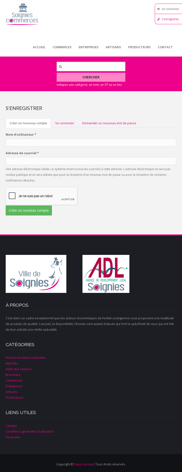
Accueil (39, 47)
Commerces (62, 47)
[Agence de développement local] (120, 274)
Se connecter (170, 9)
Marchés (12, 363)
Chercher (91, 77)
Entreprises (89, 47)
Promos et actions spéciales (26, 357)
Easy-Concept (84, 464)
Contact (165, 47)
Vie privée (13, 437)
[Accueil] (91, 14)
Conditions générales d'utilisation (30, 431)
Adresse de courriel (22, 153)
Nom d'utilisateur (21, 134)
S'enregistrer (170, 19)
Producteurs (139, 47)
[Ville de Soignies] (44, 274)
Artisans (113, 47)
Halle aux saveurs (19, 369)
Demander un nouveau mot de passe (109, 123)
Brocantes (13, 374)
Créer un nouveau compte (30, 124)
